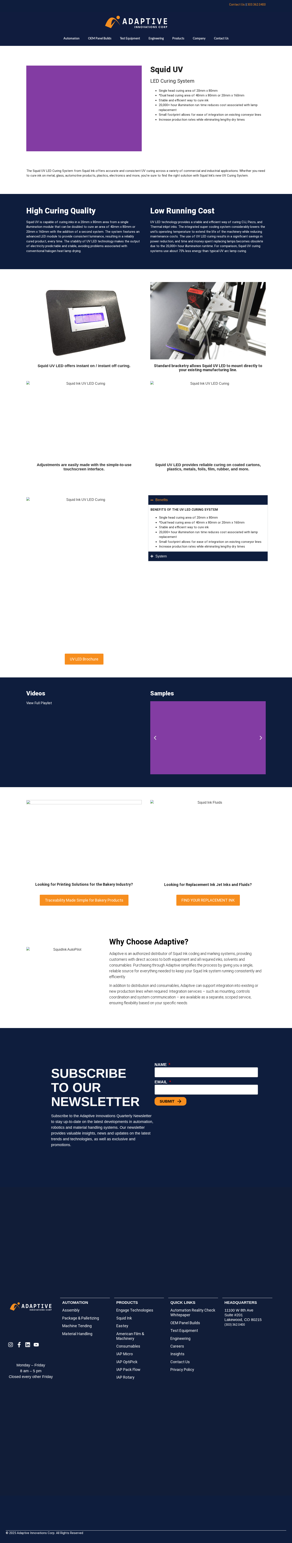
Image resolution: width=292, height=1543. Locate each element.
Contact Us (237, 4)
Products (178, 38)
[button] (155, 737)
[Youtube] (36, 1344)
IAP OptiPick (126, 1362)
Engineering (156, 38)
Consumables (128, 1346)
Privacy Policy (182, 1369)
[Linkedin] (27, 1344)
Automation (71, 38)
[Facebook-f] (19, 1344)
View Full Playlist (39, 703)
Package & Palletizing (80, 1318)
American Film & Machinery (130, 1336)
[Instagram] (10, 1344)
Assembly (71, 1310)
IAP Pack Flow (128, 1369)
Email (161, 1082)
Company (199, 38)
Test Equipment (130, 38)
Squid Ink (124, 1318)
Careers (177, 1346)
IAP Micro (124, 1354)
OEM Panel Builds (99, 38)
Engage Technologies (134, 1310)
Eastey (122, 1326)
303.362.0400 (256, 4)
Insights (177, 1354)
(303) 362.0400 (234, 1324)
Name (161, 1064)
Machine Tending (77, 1326)
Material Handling (77, 1333)
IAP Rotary (125, 1377)
